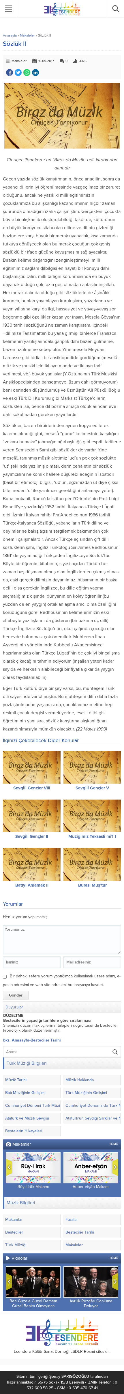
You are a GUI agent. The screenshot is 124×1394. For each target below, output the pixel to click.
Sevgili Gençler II (31, 836)
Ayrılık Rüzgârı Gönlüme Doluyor (90, 1303)
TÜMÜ (113, 1144)
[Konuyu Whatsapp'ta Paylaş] (27, 72)
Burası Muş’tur (92, 885)
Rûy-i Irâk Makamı (33, 1186)
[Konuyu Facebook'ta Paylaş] (9, 72)
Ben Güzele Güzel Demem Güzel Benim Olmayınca (33, 1303)
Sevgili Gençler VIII (31, 788)
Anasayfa (10, 35)
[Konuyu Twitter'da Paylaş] (18, 72)
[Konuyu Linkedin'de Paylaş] (35, 72)
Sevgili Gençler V (92, 788)
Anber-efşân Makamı (91, 1186)
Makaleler (27, 35)
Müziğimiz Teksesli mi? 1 (92, 836)
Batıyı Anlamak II (31, 885)
